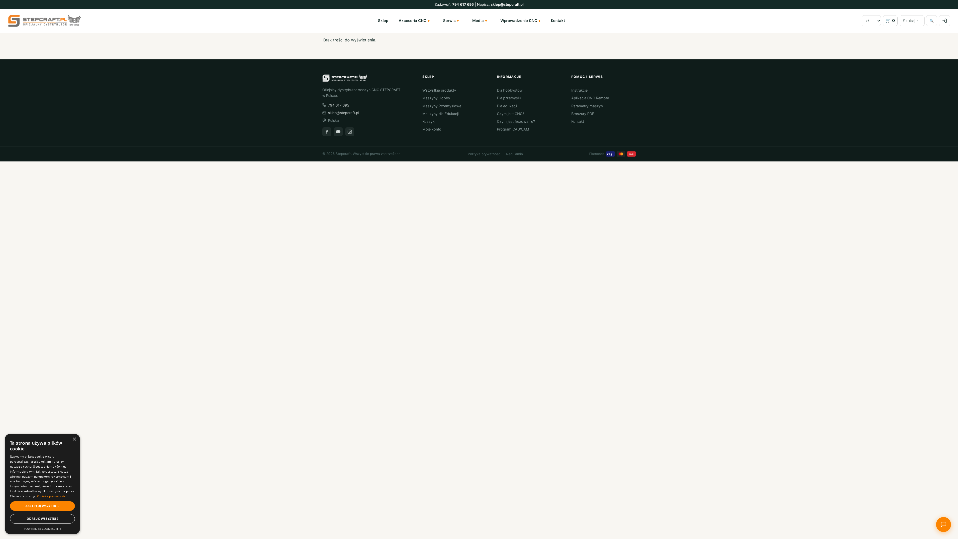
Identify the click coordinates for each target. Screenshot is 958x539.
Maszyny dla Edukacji (440, 114)
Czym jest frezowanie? (516, 121)
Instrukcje (579, 90)
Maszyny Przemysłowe (441, 106)
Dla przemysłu (509, 98)
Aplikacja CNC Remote (590, 98)
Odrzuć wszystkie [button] (42, 519)
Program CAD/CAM (513, 129)
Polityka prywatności (484, 154)
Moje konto (431, 129)
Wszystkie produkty (439, 90)
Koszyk (428, 121)
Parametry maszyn (587, 106)
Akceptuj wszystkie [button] (42, 506)
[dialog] (42, 484)
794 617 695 (463, 4)
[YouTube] (338, 131)
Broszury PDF (582, 114)
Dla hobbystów (510, 90)
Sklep (383, 20)
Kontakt (558, 20)
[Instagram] (349, 131)
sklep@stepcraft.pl (507, 4)
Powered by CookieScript (42, 529)
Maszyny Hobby (436, 98)
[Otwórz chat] (943, 524)
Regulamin (514, 154)
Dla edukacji (507, 106)
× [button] (74, 439)
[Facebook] (326, 131)
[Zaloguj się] (944, 20)
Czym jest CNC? (510, 114)
